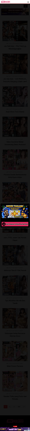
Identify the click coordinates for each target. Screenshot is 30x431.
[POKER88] (15, 429)
